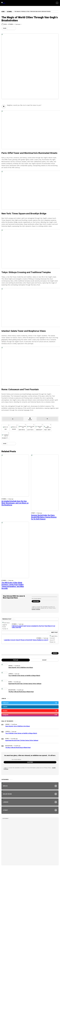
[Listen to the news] (3, 106)
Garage (10, 665)
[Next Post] (54, 639)
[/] (57, 2)
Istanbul (9, 11)
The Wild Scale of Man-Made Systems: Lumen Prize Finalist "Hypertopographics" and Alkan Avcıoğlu (12, 585)
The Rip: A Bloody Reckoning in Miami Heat (21, 692)
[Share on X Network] (9, 28)
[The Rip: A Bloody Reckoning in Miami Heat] (4, 691)
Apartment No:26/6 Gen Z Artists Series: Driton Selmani (24, 684)
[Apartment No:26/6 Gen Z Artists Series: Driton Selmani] (4, 683)
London (10, 674)
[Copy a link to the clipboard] (14, 28)
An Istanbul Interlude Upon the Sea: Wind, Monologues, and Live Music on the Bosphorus (15, 503)
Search (55, 653)
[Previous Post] (6, 626)
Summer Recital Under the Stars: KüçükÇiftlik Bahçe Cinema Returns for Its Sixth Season (44, 517)
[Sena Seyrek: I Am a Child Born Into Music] (4, 667)
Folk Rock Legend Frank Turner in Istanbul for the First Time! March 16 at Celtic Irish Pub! (33, 626)
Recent (44, 660)
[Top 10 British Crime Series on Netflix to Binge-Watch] (4, 675)
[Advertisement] (14, 842)
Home (3, 11)
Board (10, 682)
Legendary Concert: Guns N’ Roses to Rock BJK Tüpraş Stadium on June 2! (26, 640)
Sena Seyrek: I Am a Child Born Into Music (20, 668)
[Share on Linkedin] (11, 28)
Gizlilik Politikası (36, 609)
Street (33, 513)
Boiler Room (11, 690)
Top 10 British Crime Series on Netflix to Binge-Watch (24, 676)
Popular (15, 660)
